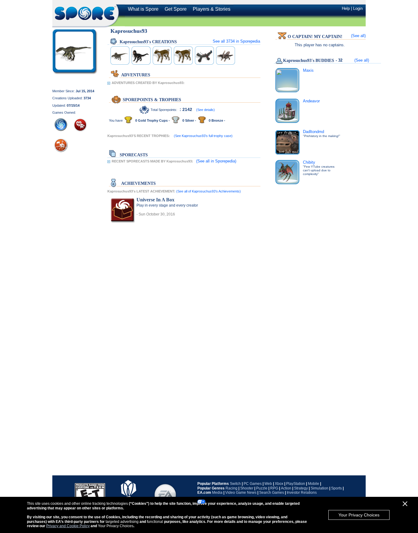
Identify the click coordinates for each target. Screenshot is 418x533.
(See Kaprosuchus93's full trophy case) (203, 136)
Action (286, 488)
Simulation (319, 488)
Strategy (301, 488)
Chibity (309, 162)
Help (346, 8)
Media (217, 492)
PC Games (253, 484)
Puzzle (261, 488)
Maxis (308, 70)
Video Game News (240, 492)
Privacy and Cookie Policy (68, 526)
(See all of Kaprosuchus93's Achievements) (208, 191)
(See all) (358, 35)
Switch (235, 484)
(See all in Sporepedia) (216, 161)
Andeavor (311, 101)
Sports (336, 488)
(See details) (205, 110)
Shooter (246, 488)
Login (358, 8)
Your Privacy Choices (358, 514)
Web (268, 484)
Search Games (271, 492)
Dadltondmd (313, 131)
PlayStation (295, 484)
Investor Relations (302, 492)
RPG (274, 488)
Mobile (313, 484)
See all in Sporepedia (236, 41)
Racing (231, 488)
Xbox (279, 484)
